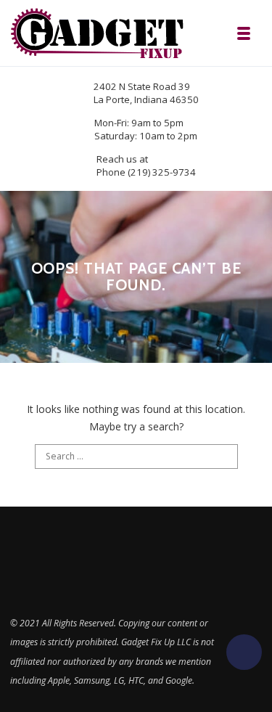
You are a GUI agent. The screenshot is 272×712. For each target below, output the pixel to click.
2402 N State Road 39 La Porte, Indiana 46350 (146, 93)
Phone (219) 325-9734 (146, 172)
